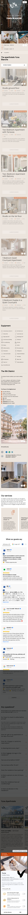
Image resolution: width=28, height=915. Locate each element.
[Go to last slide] (23, 45)
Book (25, 2)
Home (8, 15)
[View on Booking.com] (4, 550)
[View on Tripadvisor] (4, 569)
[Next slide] (26, 45)
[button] (2, 2)
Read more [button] (6, 602)
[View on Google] (4, 609)
